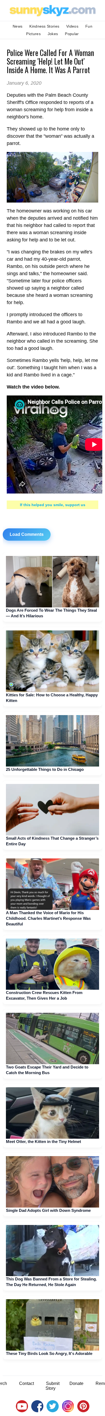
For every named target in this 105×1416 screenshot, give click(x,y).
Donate (76, 1383)
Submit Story (53, 1386)
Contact (26, 1383)
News (17, 26)
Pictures (33, 34)
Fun (88, 26)
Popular (72, 34)
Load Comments (27, 534)
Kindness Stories (44, 26)
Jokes (53, 34)
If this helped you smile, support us (52, 505)
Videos (72, 26)
